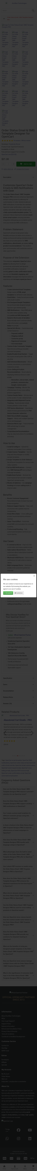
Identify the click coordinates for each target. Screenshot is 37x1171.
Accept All (9, 593)
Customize (19, 593)
